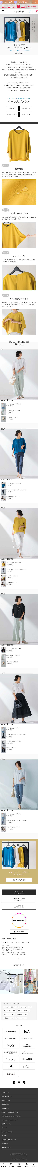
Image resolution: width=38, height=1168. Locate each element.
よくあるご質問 (6, 1100)
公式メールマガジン (7, 1132)
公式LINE (4, 1128)
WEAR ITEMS (19, 892)
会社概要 (4, 1136)
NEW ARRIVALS (19, 899)
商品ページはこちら (19, 880)
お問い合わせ (5, 1108)
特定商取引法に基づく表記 (9, 1139)
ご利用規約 (5, 1143)
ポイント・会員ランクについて (10, 1112)
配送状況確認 (5, 1104)
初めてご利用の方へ (7, 1096)
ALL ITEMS (19, 906)
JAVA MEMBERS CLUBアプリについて (11, 1116)
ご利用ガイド (5, 1092)
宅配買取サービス (6, 1124)
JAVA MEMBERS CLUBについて (10, 1120)
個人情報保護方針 (6, 1147)
